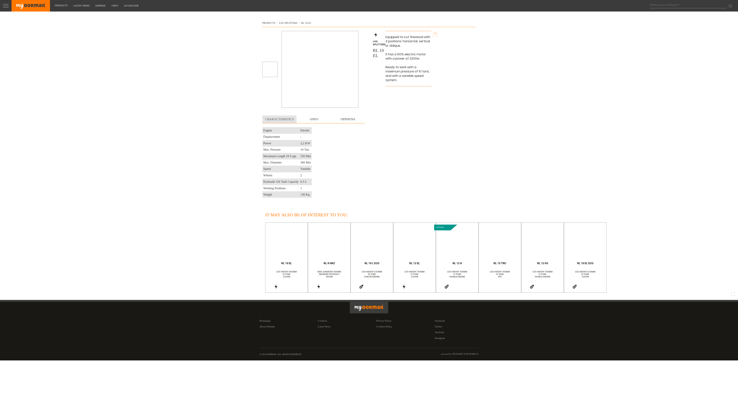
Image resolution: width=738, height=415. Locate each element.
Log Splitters (288, 23)
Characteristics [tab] (279, 119)
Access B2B (131, 6)
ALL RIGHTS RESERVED (289, 354)
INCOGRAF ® (472, 354)
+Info (114, 6)
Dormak (100, 6)
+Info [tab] (313, 119)
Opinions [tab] (348, 119)
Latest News (81, 6)
